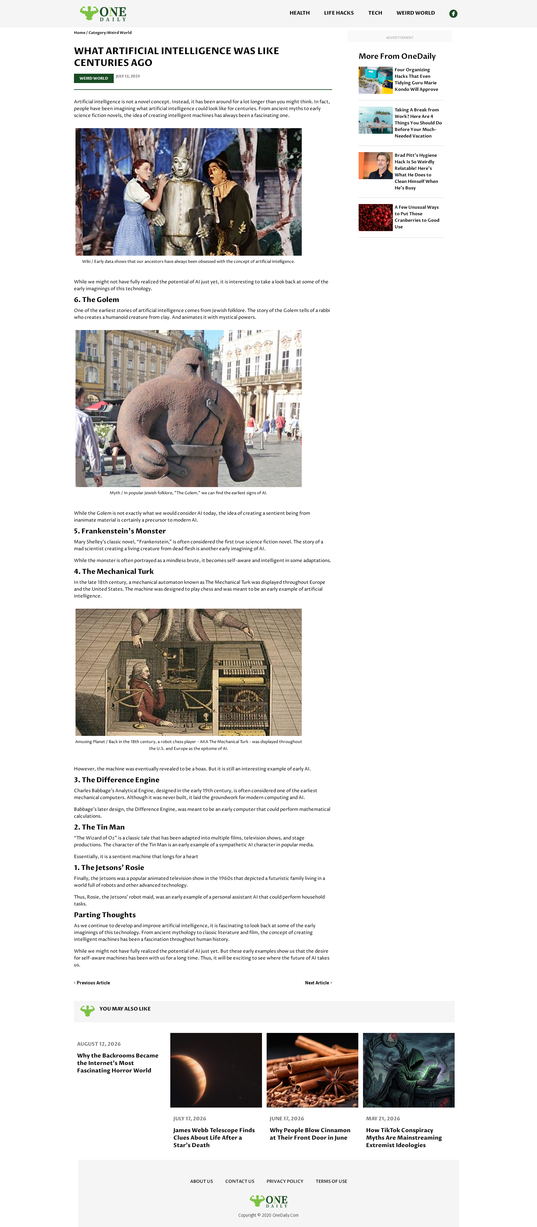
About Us (201, 1181)
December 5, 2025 (390, 1118)
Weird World (416, 13)
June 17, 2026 (94, 1118)
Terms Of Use (331, 1181)
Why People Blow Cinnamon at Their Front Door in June (117, 1134)
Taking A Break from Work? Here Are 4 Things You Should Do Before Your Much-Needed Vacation (418, 123)
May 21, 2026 (190, 1118)
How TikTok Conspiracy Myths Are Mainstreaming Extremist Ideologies (211, 1138)
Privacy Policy (285, 1181)
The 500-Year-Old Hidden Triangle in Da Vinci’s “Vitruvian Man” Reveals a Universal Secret (404, 1142)
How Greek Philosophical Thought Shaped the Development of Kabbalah (308, 1138)
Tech (375, 13)
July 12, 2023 (128, 76)
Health (300, 13)
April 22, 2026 (289, 1118)
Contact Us (239, 1181)
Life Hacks (339, 13)
